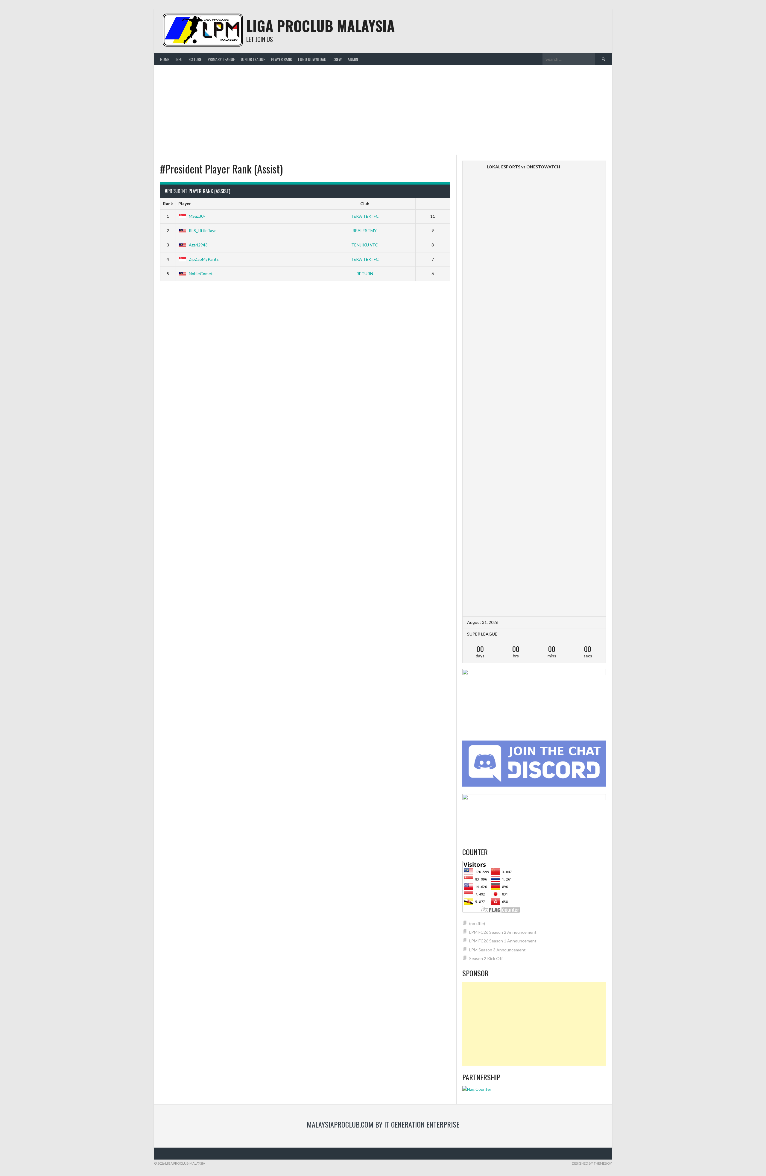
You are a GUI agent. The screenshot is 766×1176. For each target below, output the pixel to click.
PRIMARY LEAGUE (221, 59)
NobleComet (201, 273)
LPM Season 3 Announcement (497, 949)
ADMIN (353, 59)
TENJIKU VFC (364, 244)
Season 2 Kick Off (486, 958)
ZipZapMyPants (204, 259)
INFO (179, 59)
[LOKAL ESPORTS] (475, 389)
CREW (337, 59)
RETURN (364, 273)
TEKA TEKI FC (365, 216)
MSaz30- (197, 216)
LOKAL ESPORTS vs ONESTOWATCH (523, 166)
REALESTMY (364, 230)
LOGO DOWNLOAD (312, 59)
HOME (164, 59)
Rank (168, 203)
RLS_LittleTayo (203, 230)
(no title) (477, 923)
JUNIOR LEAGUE (253, 59)
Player (184, 203)
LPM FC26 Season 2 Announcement (502, 932)
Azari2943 (198, 244)
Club (364, 203)
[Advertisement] (383, 110)
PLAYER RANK (281, 59)
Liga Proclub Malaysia (320, 25)
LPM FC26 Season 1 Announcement (502, 940)
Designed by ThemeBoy (592, 1163)
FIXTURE (195, 59)
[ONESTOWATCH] (592, 167)
